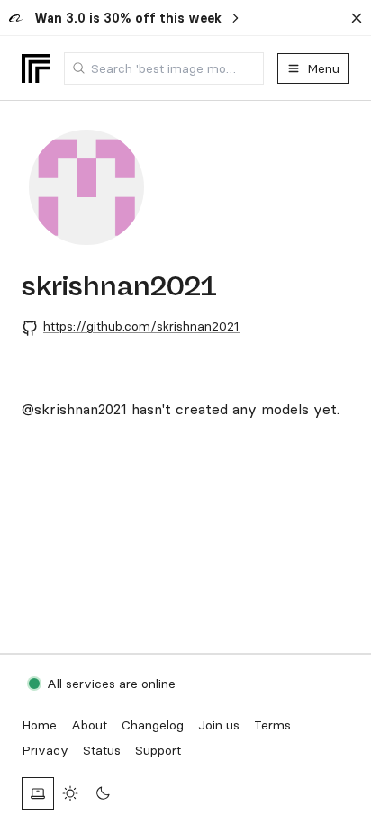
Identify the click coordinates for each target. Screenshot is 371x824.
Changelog (153, 725)
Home (39, 725)
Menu (323, 68)
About (89, 725)
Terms (272, 725)
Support (158, 750)
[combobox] (164, 68)
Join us (219, 725)
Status (102, 750)
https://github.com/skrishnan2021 (141, 326)
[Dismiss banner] (356, 18)
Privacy (45, 750)
